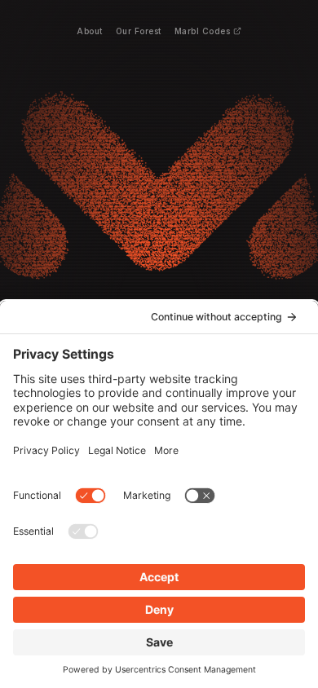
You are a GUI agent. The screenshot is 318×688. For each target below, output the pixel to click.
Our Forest (138, 31)
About (90, 31)
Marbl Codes (202, 31)
